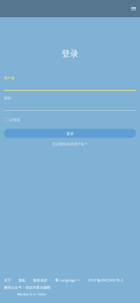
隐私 (22, 280)
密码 (7, 98)
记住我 (14, 119)
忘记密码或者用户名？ (70, 143)
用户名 (9, 77)
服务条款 (40, 280)
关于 (7, 280)
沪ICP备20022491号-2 (105, 280)
